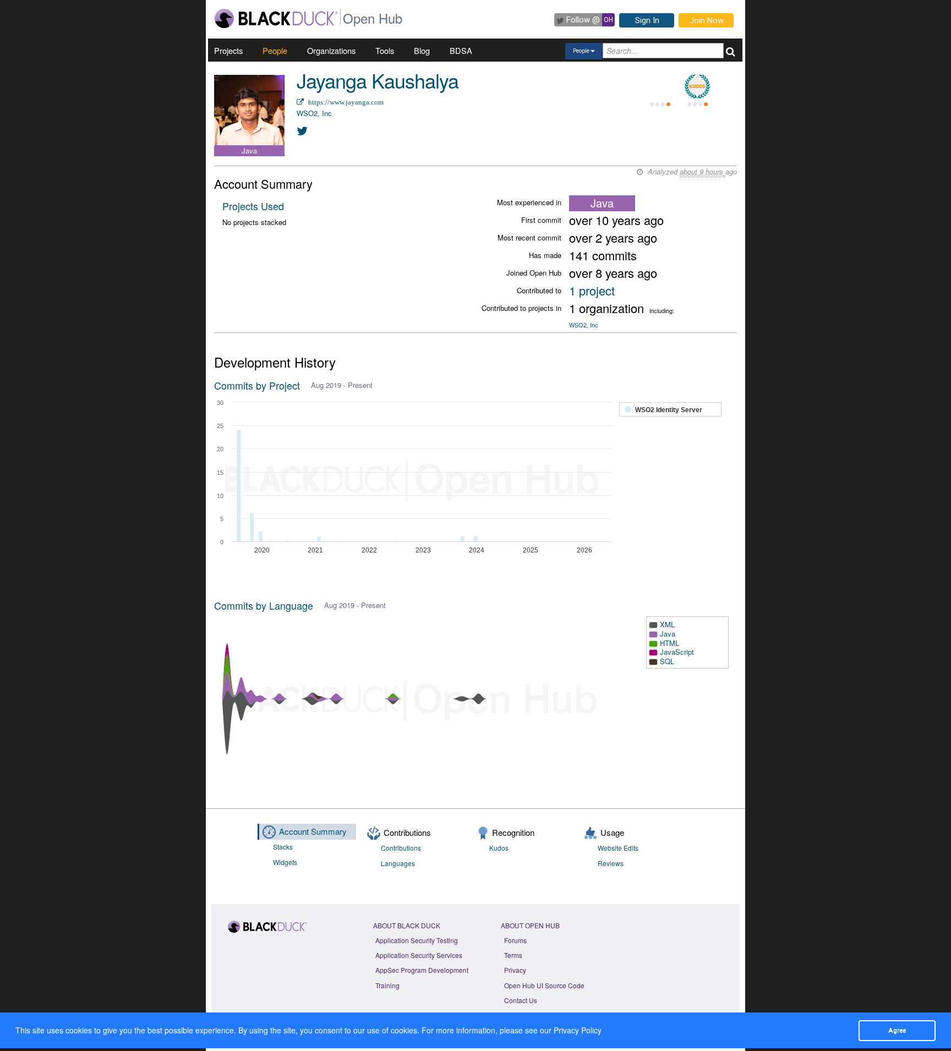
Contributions (401, 847)
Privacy (515, 970)
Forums (515, 940)
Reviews (611, 863)
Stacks (283, 846)
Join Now (707, 20)
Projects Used (253, 206)
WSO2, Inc (314, 113)
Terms (513, 955)
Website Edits (618, 847)
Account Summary (313, 831)
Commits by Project (257, 385)
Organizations (331, 50)
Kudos (499, 847)
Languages (398, 863)
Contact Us (520, 1000)
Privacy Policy (578, 1030)
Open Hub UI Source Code (544, 985)
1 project (592, 290)
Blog (422, 50)
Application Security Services (418, 955)
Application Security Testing (416, 940)
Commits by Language (263, 605)
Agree (897, 1030)
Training (387, 985)
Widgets (285, 862)
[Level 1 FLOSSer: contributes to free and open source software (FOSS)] (660, 86)
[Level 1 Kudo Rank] (697, 86)
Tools (384, 50)
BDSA (461, 50)
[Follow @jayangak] (303, 130)
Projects (228, 50)
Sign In (647, 20)
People (275, 50)
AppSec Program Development (421, 970)
